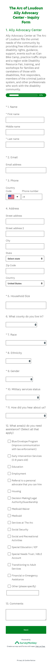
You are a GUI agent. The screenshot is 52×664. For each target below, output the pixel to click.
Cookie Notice (30, 660)
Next (26, 629)
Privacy (20, 660)
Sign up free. (40, 646)
